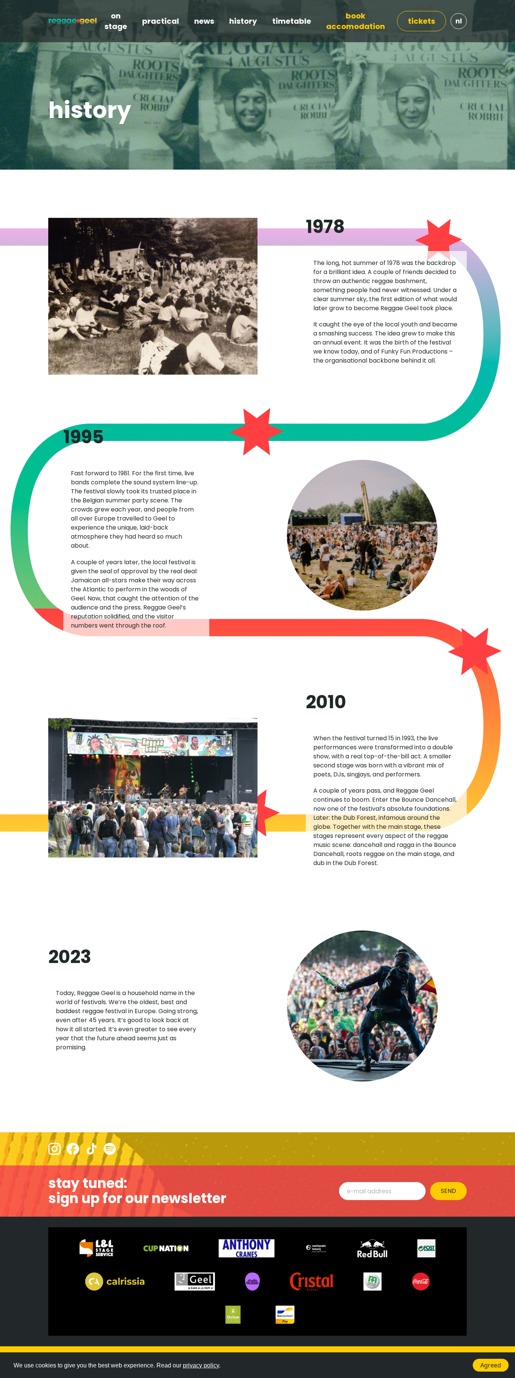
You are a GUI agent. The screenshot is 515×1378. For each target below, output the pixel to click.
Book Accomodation (355, 21)
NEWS (204, 21)
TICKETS (421, 21)
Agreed (490, 1365)
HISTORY (243, 21)
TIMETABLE (291, 21)
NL (458, 21)
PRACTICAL (160, 21)
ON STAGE (115, 21)
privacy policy (201, 1365)
